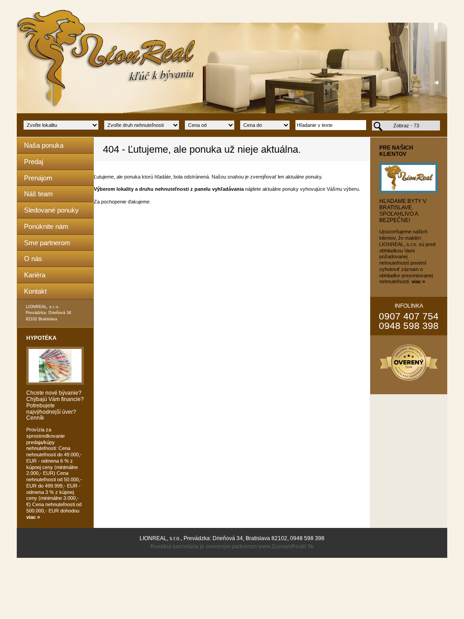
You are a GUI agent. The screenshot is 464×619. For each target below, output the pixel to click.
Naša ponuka (43, 145)
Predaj (33, 161)
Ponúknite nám (46, 226)
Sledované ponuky (51, 210)
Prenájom (38, 178)
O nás (33, 258)
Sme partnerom (47, 243)
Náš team (38, 194)
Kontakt (35, 291)
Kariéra (34, 275)
